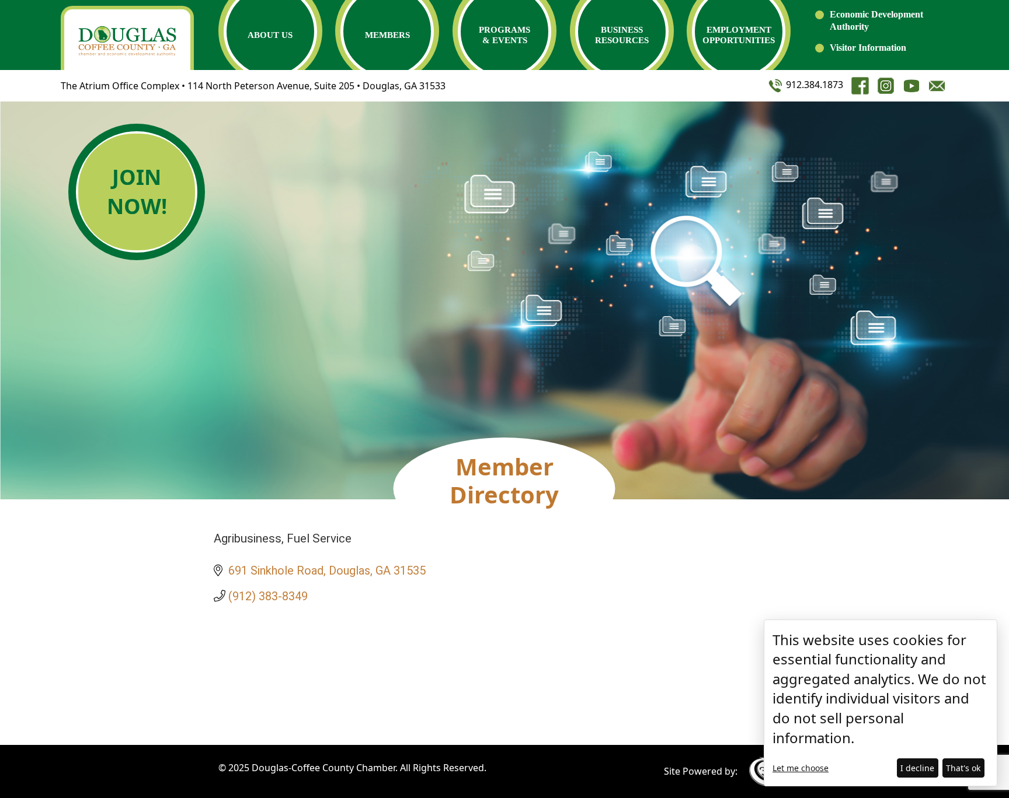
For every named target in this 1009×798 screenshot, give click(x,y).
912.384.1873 (813, 84)
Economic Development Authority (876, 20)
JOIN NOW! (137, 191)
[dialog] (880, 703)
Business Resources (622, 35)
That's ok (963, 768)
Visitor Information (868, 47)
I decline (917, 768)
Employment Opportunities (738, 35)
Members (387, 35)
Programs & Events (504, 35)
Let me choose (801, 768)
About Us (270, 35)
